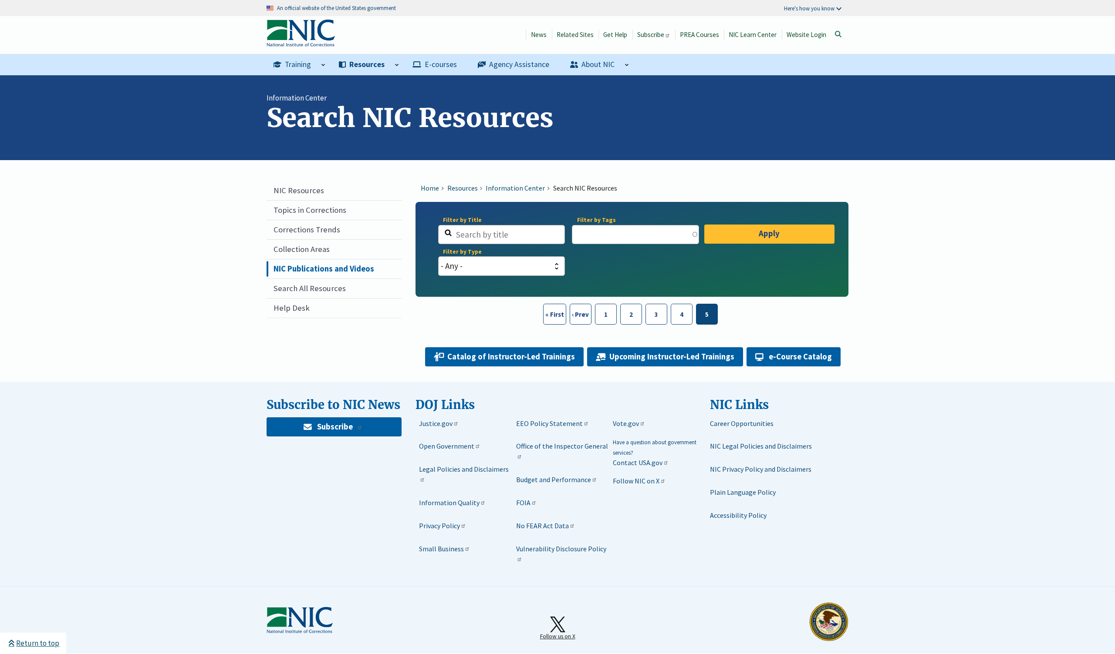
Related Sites (575, 34)
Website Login (806, 34)
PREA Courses (699, 34)
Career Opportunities (742, 423)
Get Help (615, 34)
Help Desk (292, 308)
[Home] (301, 42)
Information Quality (449, 502)
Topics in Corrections (310, 210)
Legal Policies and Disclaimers (464, 469)
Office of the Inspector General (562, 446)
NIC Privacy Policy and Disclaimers (760, 469)
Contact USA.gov (637, 462)
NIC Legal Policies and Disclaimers (761, 446)
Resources (462, 188)
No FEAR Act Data (542, 525)
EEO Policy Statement (549, 423)
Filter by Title (462, 220)
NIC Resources (299, 190)
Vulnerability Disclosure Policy (561, 548)
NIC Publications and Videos (324, 269)
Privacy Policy (439, 525)
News (539, 34)
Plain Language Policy (743, 492)
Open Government (446, 446)
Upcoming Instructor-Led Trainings (671, 357)
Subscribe (650, 34)
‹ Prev (579, 314)
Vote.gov (626, 423)
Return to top (37, 643)
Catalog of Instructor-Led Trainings (511, 357)
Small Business (441, 548)
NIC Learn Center (753, 34)
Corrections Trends (307, 230)
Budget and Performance (553, 479)
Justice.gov (436, 423)
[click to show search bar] (838, 34)
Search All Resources (310, 288)
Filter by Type (462, 251)
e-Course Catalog (800, 357)
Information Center (297, 98)
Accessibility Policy (738, 515)
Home (430, 188)
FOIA (523, 502)
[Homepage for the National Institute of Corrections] (300, 631)
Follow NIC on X (636, 480)
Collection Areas (302, 249)
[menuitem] (299, 64)
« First (554, 314)
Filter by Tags (596, 220)
